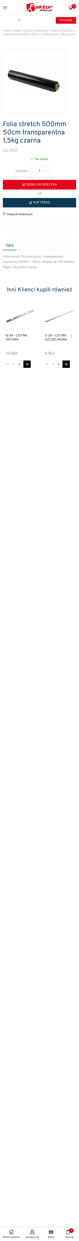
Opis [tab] (10, 245)
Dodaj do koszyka (41, 185)
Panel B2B (66, 20)
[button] (27, 364)
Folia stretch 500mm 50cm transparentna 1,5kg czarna (39, 34)
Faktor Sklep (12, 31)
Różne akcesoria (62, 31)
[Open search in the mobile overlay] (20, 20)
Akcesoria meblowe (35, 31)
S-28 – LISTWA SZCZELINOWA (56, 338)
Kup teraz (41, 202)
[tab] (10, 245)
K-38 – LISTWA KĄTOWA (16, 338)
